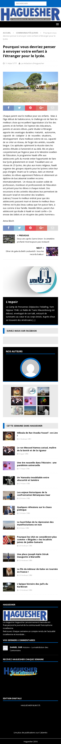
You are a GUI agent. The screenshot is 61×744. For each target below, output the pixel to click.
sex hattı (39, 8)
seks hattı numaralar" (41, 4)
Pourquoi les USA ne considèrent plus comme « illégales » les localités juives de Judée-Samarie (37, 539)
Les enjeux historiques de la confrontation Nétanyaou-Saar (33, 493)
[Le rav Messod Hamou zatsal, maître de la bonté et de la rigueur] (17, 401)
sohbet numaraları (8, 14)
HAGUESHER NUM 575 (30, 705)
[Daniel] (5, 648)
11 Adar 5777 (11, 63)
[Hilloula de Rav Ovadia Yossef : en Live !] (17, 391)
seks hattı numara (30, 1)
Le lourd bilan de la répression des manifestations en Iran (35, 523)
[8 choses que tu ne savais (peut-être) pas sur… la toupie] (43, 401)
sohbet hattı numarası (10, 1)
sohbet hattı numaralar (20, 4)
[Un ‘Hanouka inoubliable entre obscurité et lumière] (9, 483)
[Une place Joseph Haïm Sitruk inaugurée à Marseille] (9, 560)
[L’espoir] (30, 281)
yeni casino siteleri (8, 18)
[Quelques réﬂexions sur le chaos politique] (9, 513)
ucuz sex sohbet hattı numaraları (33, 14)
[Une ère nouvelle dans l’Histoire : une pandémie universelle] (30, 401)
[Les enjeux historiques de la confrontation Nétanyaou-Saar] (9, 498)
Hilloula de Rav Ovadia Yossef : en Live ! (37, 434)
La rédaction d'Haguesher (32, 63)
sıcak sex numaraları (17, 11)
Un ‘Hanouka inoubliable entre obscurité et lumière (33, 478)
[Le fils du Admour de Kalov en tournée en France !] (9, 575)
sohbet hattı (28, 8)
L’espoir (12, 302)
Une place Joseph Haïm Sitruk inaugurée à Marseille (33, 555)
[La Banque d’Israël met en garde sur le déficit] (17, 410)
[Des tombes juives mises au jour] (30, 410)
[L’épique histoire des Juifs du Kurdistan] (9, 589)
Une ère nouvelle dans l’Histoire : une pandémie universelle (37, 464)
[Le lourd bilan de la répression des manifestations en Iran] (9, 527)
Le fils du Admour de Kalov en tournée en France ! (37, 570)
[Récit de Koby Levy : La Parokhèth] (43, 410)
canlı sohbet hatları (49, 11)
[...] (34, 320)
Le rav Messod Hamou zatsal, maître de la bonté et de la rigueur (36, 449)
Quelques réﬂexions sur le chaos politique (34, 508)
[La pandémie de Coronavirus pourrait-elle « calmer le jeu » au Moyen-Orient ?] (43, 391)
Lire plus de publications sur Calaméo (30, 732)
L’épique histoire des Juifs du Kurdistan (32, 585)
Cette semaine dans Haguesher (24, 425)
